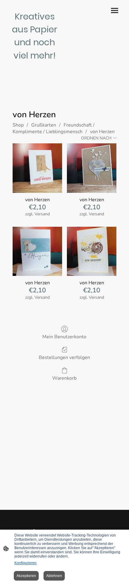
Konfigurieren (25, 563)
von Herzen (102, 131)
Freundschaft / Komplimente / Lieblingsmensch (53, 128)
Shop (18, 125)
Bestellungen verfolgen (64, 357)
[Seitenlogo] (35, 64)
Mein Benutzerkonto (64, 336)
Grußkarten (43, 125)
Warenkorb (64, 378)
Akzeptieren (26, 576)
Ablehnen (54, 576)
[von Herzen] (37, 168)
